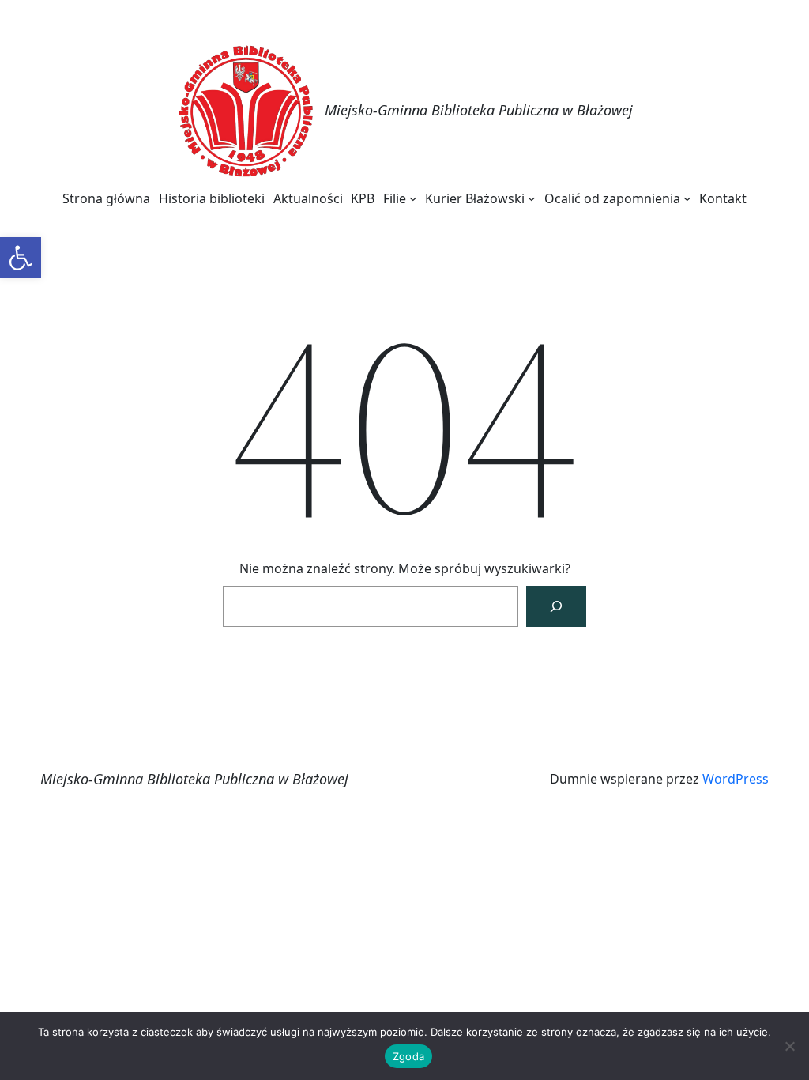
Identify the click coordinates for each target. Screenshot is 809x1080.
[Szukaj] (556, 606)
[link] (20, 257)
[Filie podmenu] (413, 198)
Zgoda (408, 1056)
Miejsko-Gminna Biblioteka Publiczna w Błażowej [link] (479, 109)
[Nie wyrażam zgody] (789, 1046)
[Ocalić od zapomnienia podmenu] (687, 198)
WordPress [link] (735, 778)
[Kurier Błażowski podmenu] (532, 198)
